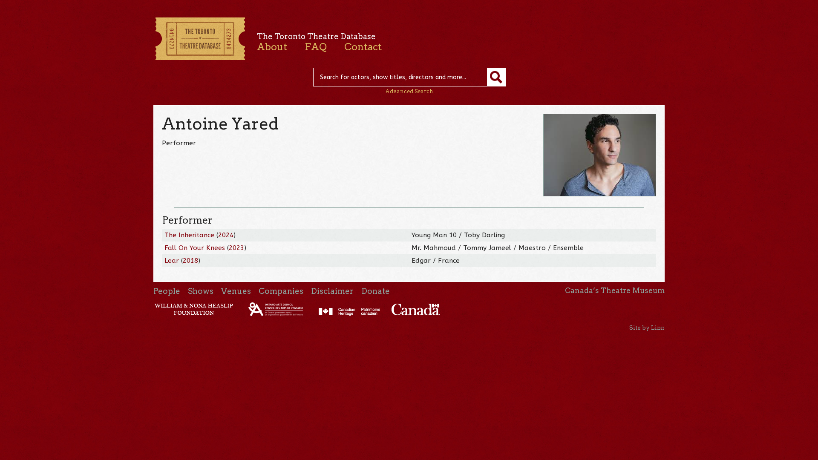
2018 (190, 260)
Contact (363, 47)
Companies (281, 291)
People (166, 291)
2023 (236, 248)
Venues (236, 291)
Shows (200, 291)
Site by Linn (647, 327)
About (272, 47)
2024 (225, 235)
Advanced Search (409, 91)
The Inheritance (189, 235)
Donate (375, 291)
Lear (171, 260)
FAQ (316, 47)
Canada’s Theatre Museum (615, 290)
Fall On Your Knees (194, 248)
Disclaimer (332, 291)
